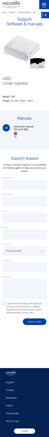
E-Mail (5, 211)
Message (7, 277)
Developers (11, 398)
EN (16, 137)
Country (7, 244)
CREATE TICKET (35, 322)
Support (12, 12)
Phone (5, 228)
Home (5, 12)
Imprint (9, 406)
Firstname (7, 178)
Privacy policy (12, 413)
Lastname (7, 195)
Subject (6, 260)
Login (24, 431)
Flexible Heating (24, 12)
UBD (34, 12)
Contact (10, 390)
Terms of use (12, 421)
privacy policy (28, 313)
